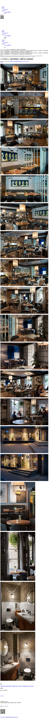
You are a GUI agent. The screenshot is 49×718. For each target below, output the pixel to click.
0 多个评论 (27, 61)
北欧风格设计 (2, 686)
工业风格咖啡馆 (24, 686)
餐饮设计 (32, 686)
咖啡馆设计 (12, 61)
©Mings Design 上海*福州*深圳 (5, 717)
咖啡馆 (6, 686)
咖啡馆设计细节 (15, 686)
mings (24, 61)
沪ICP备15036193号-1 (14, 717)
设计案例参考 (16, 61)
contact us (1, 695)
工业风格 (19, 686)
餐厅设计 (20, 61)
